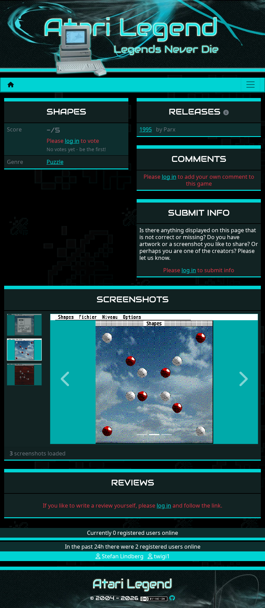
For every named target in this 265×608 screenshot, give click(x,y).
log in (72, 141)
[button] (65, 379)
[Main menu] (250, 84)
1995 (145, 129)
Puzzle (55, 162)
